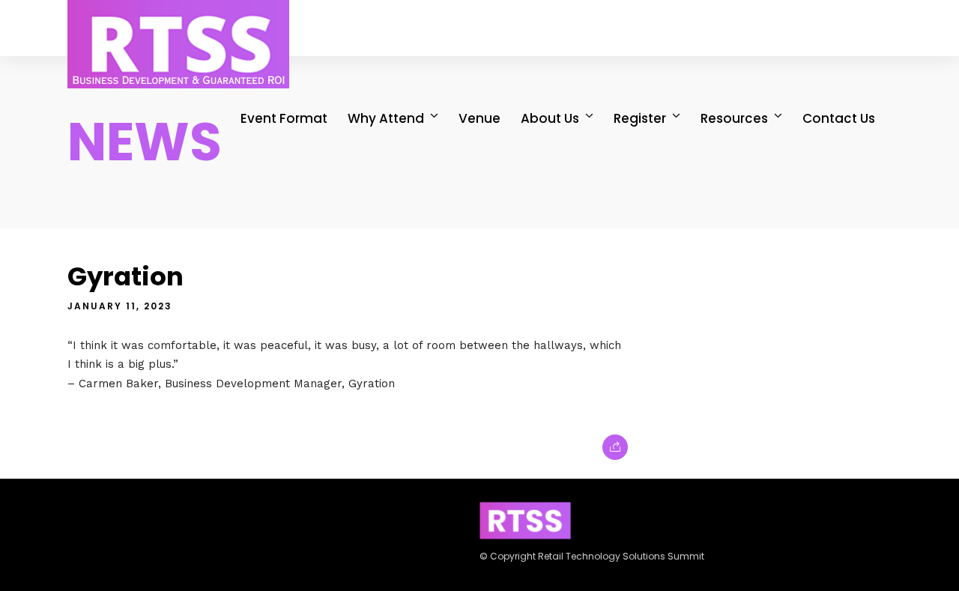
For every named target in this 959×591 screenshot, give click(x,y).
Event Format (283, 118)
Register (640, 118)
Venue (479, 118)
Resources (734, 118)
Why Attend (386, 118)
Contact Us (838, 118)
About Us (550, 118)
